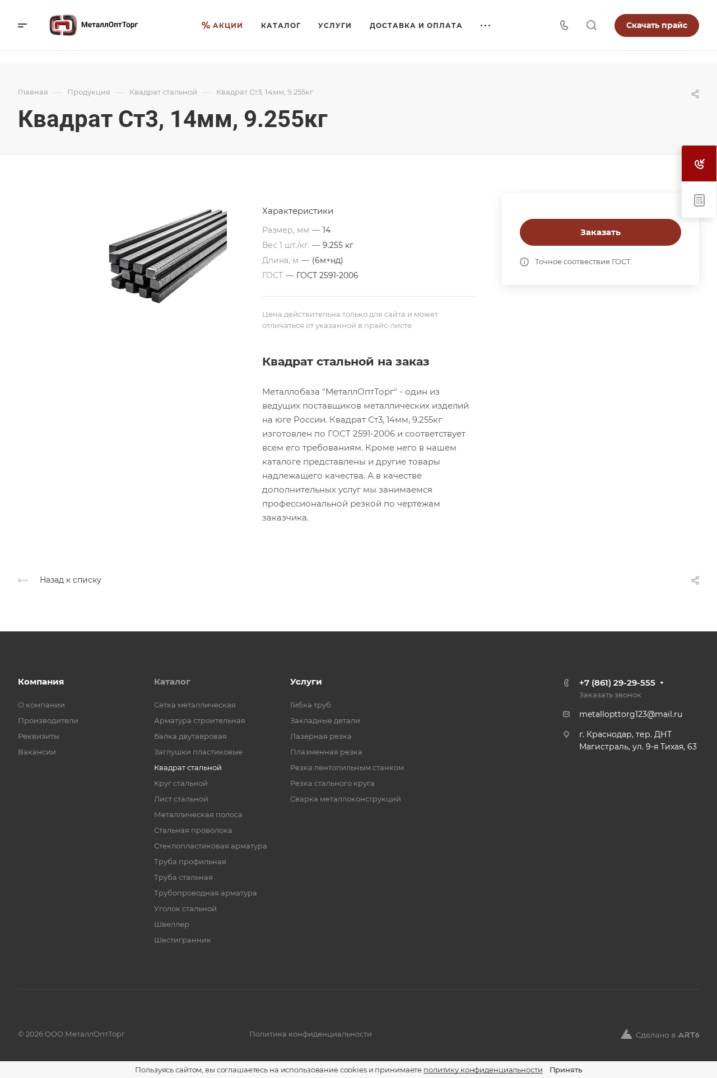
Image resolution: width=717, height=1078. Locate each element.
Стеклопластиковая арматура (210, 845)
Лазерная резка (321, 736)
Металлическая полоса (198, 814)
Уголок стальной (185, 908)
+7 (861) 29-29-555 (617, 682)
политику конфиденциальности (483, 1069)
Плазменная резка (326, 751)
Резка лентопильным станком (347, 767)
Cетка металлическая (195, 704)
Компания (41, 681)
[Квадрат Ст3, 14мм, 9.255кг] (140, 280)
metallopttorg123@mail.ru (630, 714)
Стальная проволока (193, 830)
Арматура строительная (199, 720)
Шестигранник (182, 939)
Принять (566, 1069)
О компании (41, 704)
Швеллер (171, 924)
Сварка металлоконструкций (345, 798)
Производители (48, 720)
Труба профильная (190, 861)
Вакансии (37, 751)
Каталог (172, 681)
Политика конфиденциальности (310, 1033)
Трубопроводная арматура (205, 892)
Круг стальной (181, 783)
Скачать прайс (656, 25)
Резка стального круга (332, 783)
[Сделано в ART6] (660, 1034)
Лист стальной (181, 798)
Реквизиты (38, 736)
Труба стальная (183, 877)
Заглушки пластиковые (198, 751)
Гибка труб (310, 704)
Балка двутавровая (190, 736)
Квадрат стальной (188, 767)
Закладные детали (325, 720)
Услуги (306, 681)
